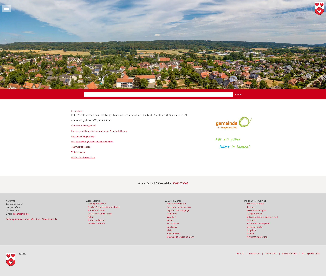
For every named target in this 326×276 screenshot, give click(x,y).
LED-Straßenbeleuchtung (83, 157)
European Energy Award (82, 136)
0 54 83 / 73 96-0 (180, 183)
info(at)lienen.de (21, 213)
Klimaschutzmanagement (83, 125)
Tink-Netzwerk (78, 152)
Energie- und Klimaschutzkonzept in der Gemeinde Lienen (99, 131)
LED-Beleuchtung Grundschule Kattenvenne (92, 141)
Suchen (238, 94)
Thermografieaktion (80, 146)
